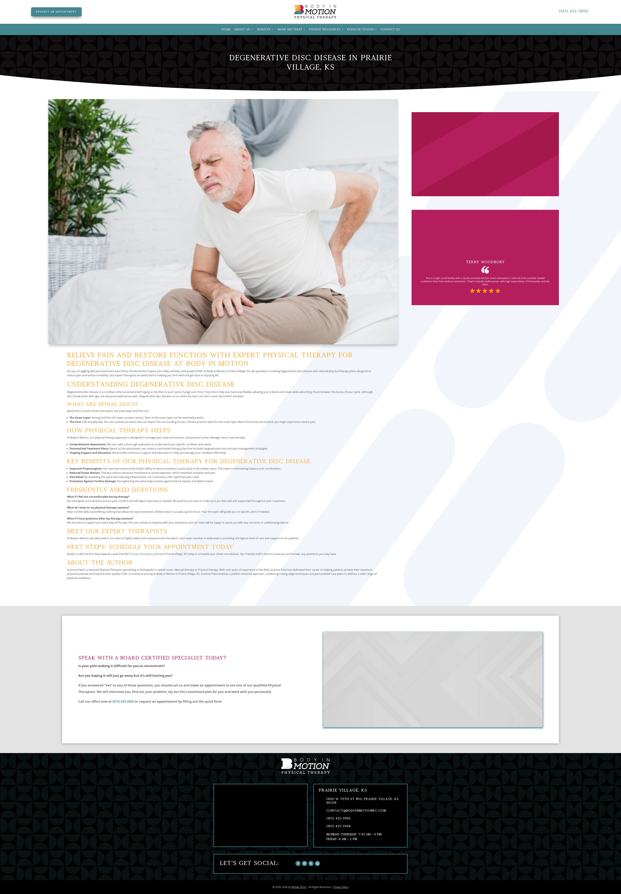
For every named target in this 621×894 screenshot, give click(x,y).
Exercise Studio (360, 30)
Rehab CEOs (299, 887)
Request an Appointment (56, 11)
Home (226, 30)
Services (264, 30)
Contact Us (390, 30)
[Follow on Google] (317, 863)
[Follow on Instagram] (304, 863)
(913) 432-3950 (573, 11)
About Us (242, 30)
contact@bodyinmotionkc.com (356, 810)
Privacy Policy (341, 887)
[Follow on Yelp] (311, 863)
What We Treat (290, 30)
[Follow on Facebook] (298, 863)
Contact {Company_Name (145, 554)
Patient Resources (324, 30)
